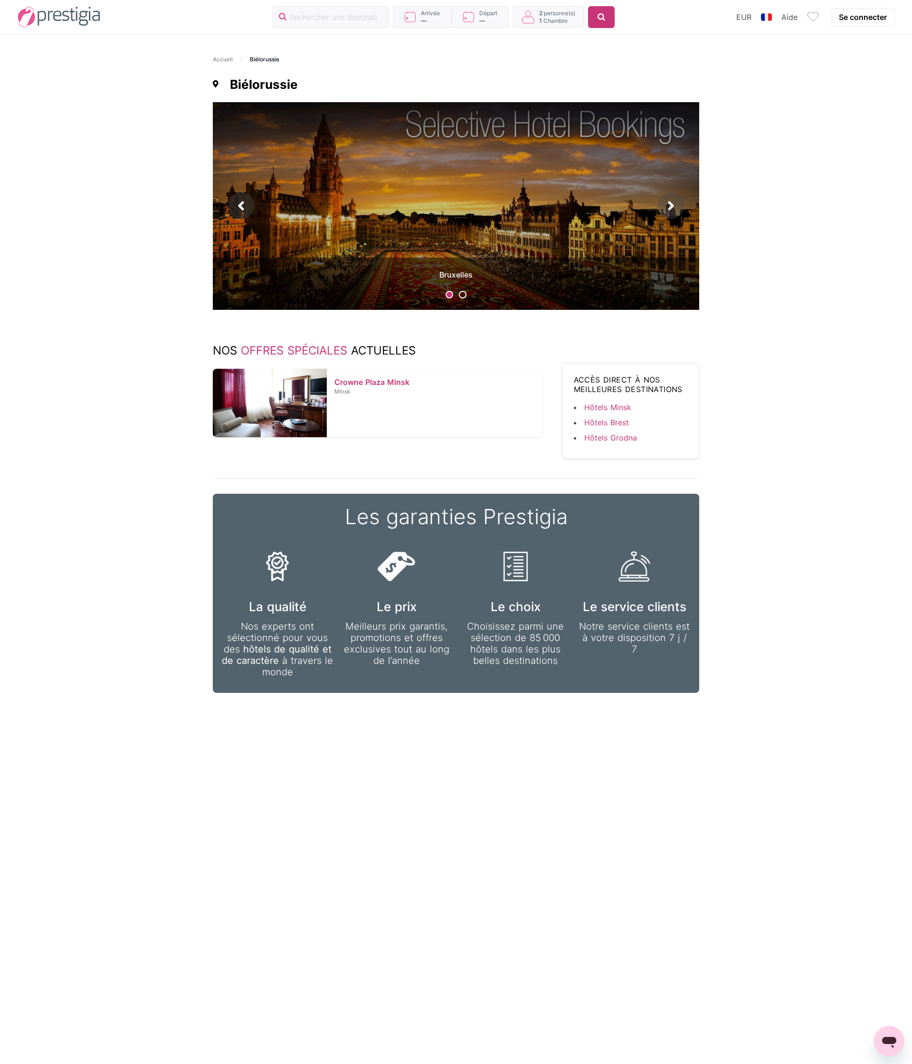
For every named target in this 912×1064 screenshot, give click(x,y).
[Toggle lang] (766, 17)
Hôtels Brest (606, 422)
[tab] (449, 294)
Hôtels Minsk (607, 407)
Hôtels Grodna (610, 437)
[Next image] (670, 206)
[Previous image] (241, 206)
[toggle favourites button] (813, 17)
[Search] (601, 17)
